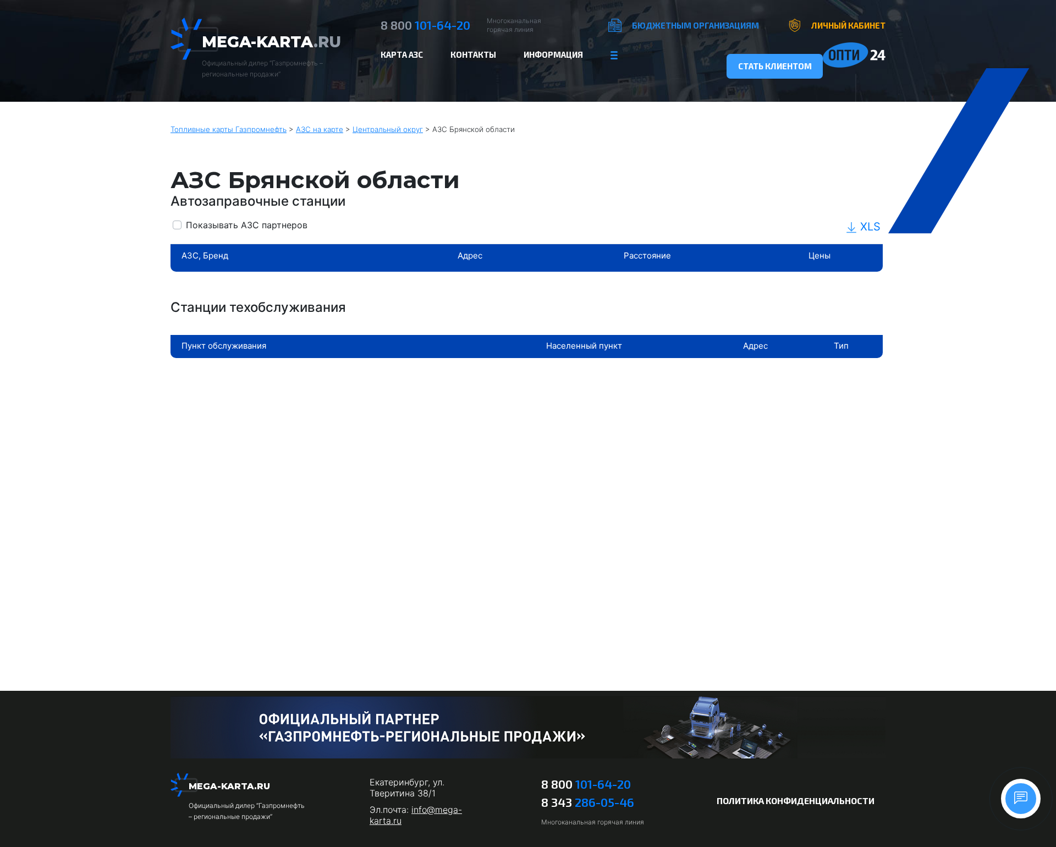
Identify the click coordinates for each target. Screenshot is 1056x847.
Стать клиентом (775, 66)
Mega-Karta (271, 41)
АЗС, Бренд (205, 255)
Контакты (473, 54)
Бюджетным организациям (695, 25)
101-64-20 (425, 25)
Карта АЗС (402, 54)
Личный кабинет (848, 25)
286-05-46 (587, 802)
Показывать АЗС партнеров (246, 224)
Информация (553, 54)
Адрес (470, 255)
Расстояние (647, 255)
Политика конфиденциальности (796, 800)
